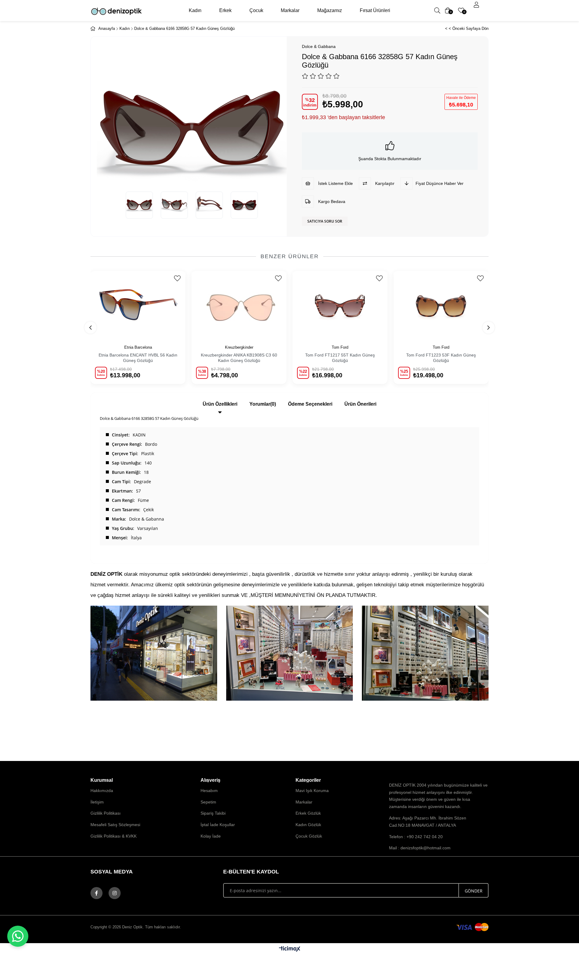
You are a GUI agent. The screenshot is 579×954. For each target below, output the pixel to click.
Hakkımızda (101, 790)
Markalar (290, 10)
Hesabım (209, 790)
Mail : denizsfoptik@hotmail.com (420, 847)
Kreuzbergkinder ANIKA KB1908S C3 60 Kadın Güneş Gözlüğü (239, 358)
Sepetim (208, 802)
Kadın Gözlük (308, 824)
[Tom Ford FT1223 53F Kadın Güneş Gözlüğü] (441, 304)
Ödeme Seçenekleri (310, 404)
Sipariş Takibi (213, 813)
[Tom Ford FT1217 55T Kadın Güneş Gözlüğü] (340, 304)
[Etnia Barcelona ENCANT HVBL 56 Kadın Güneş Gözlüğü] (137, 304)
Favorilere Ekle (177, 278)
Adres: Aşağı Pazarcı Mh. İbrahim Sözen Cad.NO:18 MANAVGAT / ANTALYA (427, 822)
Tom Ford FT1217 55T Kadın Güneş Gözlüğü (340, 358)
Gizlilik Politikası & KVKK (113, 836)
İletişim (97, 802)
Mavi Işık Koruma (312, 790)
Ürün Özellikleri (220, 404)
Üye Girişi (476, 4)
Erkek (225, 10)
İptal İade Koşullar (218, 824)
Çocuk (256, 10)
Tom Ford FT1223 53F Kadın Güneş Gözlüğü (441, 358)
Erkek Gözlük (308, 813)
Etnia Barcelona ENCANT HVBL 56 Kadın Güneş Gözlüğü (138, 358)
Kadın (195, 10)
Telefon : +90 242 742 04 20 (416, 836)
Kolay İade (211, 836)
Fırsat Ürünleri (375, 10)
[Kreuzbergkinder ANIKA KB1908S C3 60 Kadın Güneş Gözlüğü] (238, 304)
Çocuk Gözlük (309, 836)
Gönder (473, 891)
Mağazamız (329, 10)
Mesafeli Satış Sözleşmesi (115, 824)
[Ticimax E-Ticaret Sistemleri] (289, 949)
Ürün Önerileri (360, 404)
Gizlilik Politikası (105, 813)
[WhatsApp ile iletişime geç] (17, 936)
